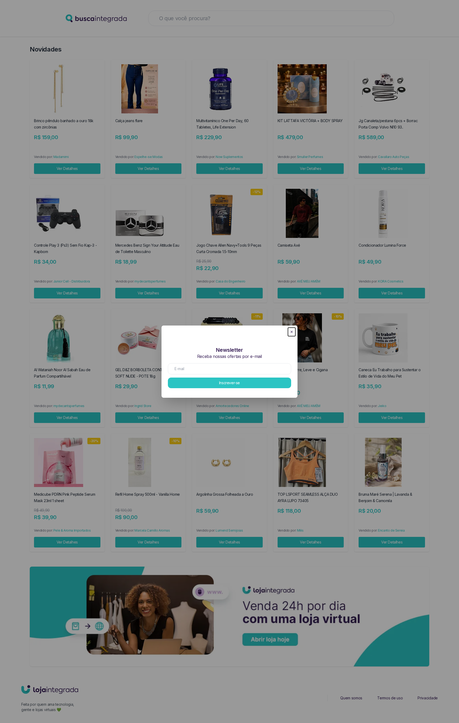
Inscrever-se (229, 382)
